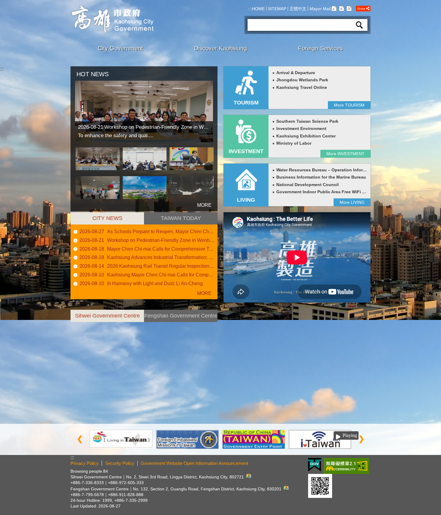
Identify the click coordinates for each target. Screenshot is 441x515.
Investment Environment (301, 128)
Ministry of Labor (293, 143)
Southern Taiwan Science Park (307, 121)
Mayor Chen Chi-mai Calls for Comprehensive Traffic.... (165, 248)
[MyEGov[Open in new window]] (253, 439)
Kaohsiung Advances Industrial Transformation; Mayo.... (166, 257)
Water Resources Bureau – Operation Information (326, 170)
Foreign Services (320, 48)
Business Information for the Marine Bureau (321, 177)
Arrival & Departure (295, 73)
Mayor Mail (320, 8)
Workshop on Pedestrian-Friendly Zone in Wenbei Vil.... (166, 240)
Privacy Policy (84, 463)
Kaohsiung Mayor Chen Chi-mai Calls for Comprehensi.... (168, 274)
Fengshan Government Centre (180, 316)
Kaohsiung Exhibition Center (306, 136)
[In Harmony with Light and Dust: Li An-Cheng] (191, 188)
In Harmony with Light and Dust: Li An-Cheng (155, 283)
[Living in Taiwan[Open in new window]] (121, 438)
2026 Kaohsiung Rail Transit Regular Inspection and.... (165, 266)
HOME (258, 8)
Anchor (78, 324)
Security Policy (119, 463)
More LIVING (352, 202)
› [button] (361, 439)
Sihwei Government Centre (107, 316)
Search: (255, 16)
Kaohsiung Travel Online (301, 87)
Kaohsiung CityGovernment (112, 19)
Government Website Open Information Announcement (194, 463)
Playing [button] (350, 435)
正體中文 (298, 8)
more (196, 202)
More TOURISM (349, 105)
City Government (120, 48)
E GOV (314, 464)
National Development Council (307, 184)
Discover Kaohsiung (220, 48)
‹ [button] (80, 439)
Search (359, 25)
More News (200, 294)
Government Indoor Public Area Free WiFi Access (326, 192)
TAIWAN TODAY (181, 218)
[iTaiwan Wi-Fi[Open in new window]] (320, 439)
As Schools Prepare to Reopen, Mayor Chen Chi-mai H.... (168, 231)
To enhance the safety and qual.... (116, 135)
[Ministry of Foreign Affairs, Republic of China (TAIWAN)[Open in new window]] (187, 439)
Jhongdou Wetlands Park (302, 80)
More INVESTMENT (345, 153)
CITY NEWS (107, 218)
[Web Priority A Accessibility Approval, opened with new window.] (346, 466)
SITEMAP (277, 8)
